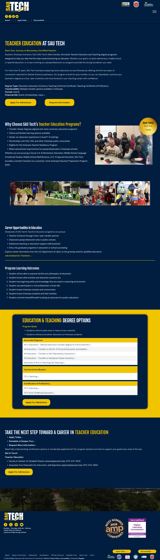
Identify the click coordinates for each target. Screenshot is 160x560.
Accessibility (65, 558)
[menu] (154, 11)
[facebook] (6, 17)
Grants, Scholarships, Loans (30, 95)
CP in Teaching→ (31, 388)
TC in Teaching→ (31, 376)
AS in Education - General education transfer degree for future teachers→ (58, 344)
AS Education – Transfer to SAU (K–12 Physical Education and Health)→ (56, 349)
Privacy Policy (54, 558)
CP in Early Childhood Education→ (39, 392)
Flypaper (81, 558)
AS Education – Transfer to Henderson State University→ (50, 358)
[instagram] (13, 17)
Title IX (46, 558)
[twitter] (10, 17)
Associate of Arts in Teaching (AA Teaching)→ (45, 362)
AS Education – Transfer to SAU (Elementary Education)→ (50, 353)
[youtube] (17, 17)
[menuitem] (7, 555)
